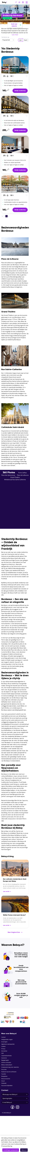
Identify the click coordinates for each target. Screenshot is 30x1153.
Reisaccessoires (5, 1078)
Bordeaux (10, 71)
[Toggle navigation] (27, 2)
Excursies (4, 1069)
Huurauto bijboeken (6, 1085)
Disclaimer (4, 1051)
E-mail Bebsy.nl (7, 1102)
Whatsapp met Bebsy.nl (9, 1094)
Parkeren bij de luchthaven (8, 1072)
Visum (3, 1081)
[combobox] (8, 39)
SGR (2, 1053)
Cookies (3, 1046)
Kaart (25, 40)
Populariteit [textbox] (6, 40)
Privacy (3, 1048)
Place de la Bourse (23, 475)
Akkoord (24, 1150)
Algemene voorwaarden (8, 1044)
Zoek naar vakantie (14, 25)
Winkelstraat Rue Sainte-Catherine (15, 480)
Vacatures (4, 1058)
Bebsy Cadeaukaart (6, 1065)
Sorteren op (5, 37)
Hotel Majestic (9, 110)
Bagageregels (5, 1060)
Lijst (20, 40)
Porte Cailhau (22, 473)
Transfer (3, 1074)
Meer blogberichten (15, 932)
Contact (3, 1037)
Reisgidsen (4, 1076)
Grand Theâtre (15, 477)
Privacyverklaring (6, 1146)
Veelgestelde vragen (7, 1039)
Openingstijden (7, 1098)
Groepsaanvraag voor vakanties (10, 1067)
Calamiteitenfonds (6, 1055)
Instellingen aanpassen (10, 1150)
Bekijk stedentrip (20, 90)
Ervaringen (4, 1042)
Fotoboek (3, 1083)
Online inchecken (6, 1062)
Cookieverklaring (19, 1144)
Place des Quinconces (8, 475)
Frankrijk (5, 71)
